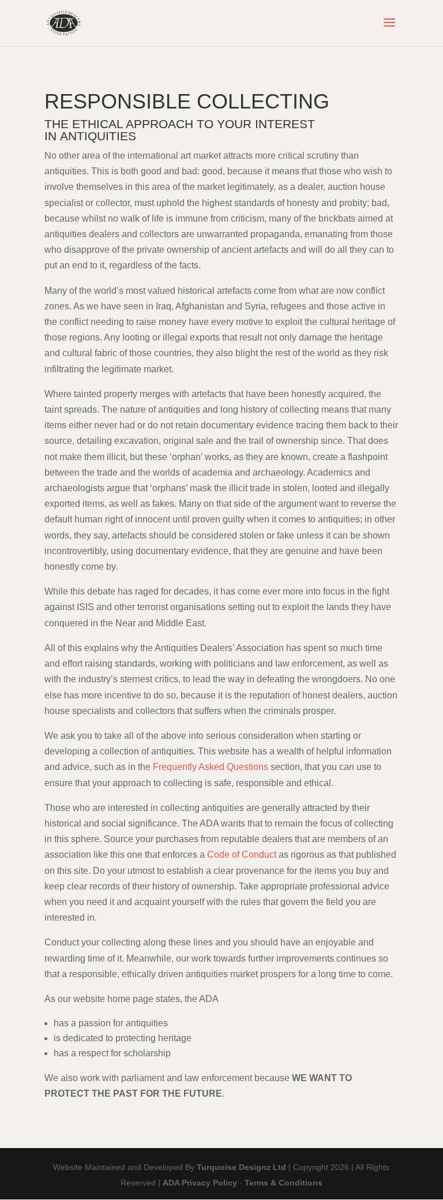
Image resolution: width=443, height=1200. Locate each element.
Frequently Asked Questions (210, 767)
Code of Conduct (241, 854)
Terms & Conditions (283, 1182)
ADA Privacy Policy (200, 1182)
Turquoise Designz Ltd (241, 1167)
